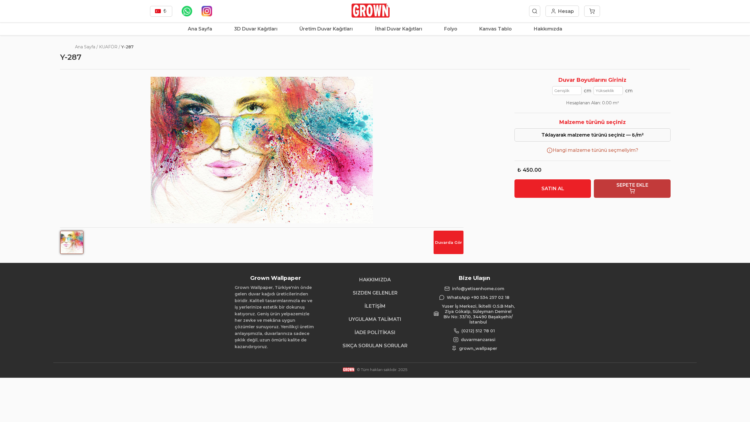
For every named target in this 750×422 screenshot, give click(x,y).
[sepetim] (592, 11)
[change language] (161, 11)
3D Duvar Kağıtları (255, 29)
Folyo (450, 29)
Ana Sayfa (200, 29)
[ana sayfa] (370, 16)
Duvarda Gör (448, 242)
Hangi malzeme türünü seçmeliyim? (595, 150)
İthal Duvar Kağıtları (398, 29)
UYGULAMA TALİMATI (375, 319)
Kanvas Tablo (495, 29)
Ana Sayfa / (86, 47)
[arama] (534, 11)
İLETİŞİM (375, 306)
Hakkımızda (548, 29)
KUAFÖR (108, 47)
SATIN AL (552, 188)
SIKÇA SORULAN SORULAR (375, 345)
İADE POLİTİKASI (375, 332)
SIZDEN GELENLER (375, 293)
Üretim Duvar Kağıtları (326, 29)
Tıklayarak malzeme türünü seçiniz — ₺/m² (592, 135)
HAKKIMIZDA (375, 280)
